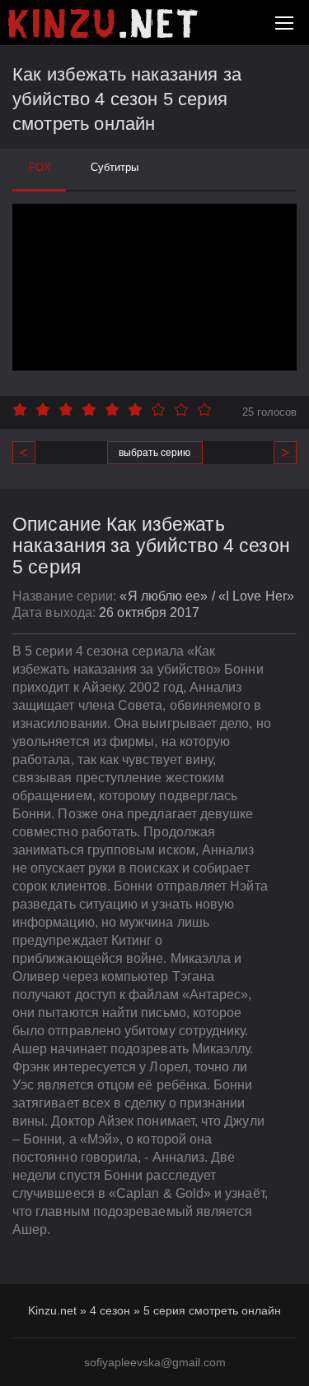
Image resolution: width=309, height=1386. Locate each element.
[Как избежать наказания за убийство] (103, 23)
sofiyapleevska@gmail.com (155, 1362)
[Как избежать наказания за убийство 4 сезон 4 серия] (30, 452)
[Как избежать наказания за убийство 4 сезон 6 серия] (279, 452)
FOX (40, 167)
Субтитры (114, 167)
